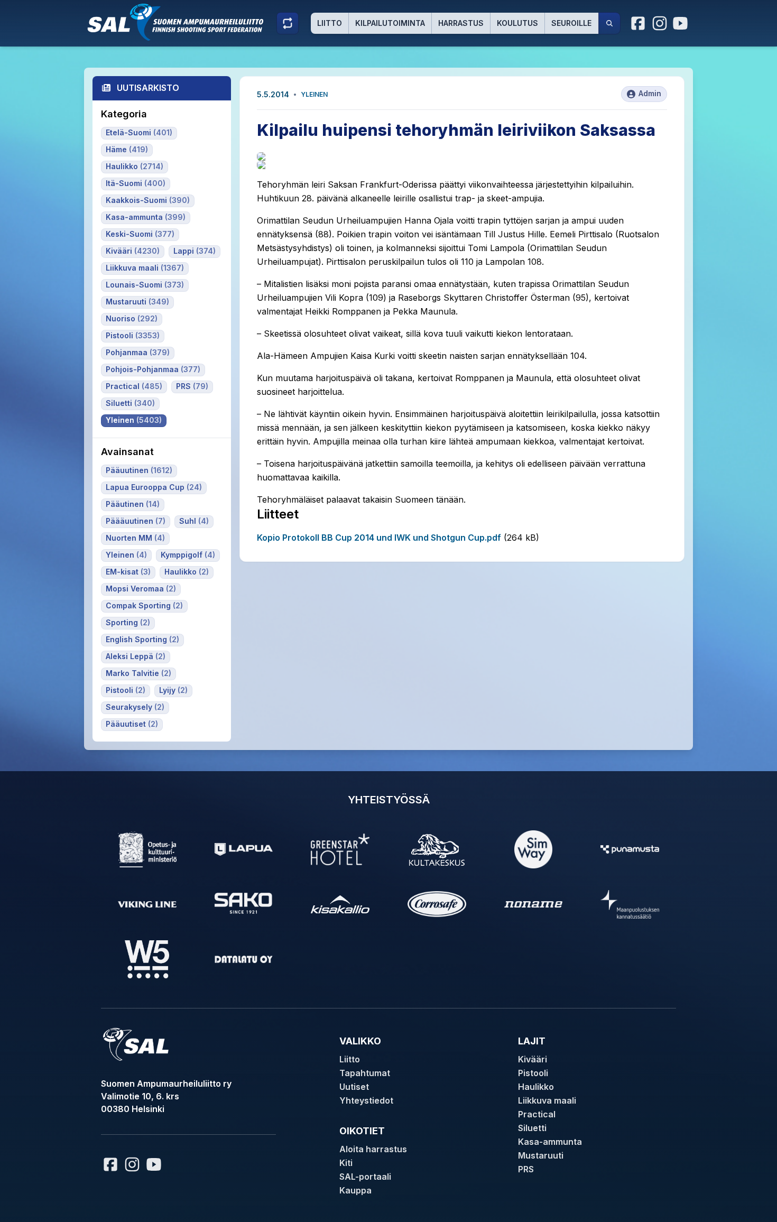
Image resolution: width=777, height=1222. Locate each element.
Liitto (329, 22)
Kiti (346, 1163)
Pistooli (533, 1073)
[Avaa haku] (609, 23)
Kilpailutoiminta (390, 22)
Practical (537, 1114)
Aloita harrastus (373, 1149)
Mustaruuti (540, 1155)
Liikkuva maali (547, 1100)
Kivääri (532, 1059)
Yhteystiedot (366, 1100)
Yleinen (314, 94)
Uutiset (354, 1086)
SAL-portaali (365, 1176)
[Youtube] (682, 23)
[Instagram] (660, 23)
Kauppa (355, 1190)
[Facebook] (638, 23)
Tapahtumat (364, 1073)
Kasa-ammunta (550, 1141)
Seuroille (571, 22)
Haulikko (536, 1086)
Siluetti (532, 1128)
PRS (526, 1169)
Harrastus (461, 22)
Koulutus (517, 22)
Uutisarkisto (148, 87)
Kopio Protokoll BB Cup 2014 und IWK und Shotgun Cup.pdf (379, 537)
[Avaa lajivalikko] (287, 23)
